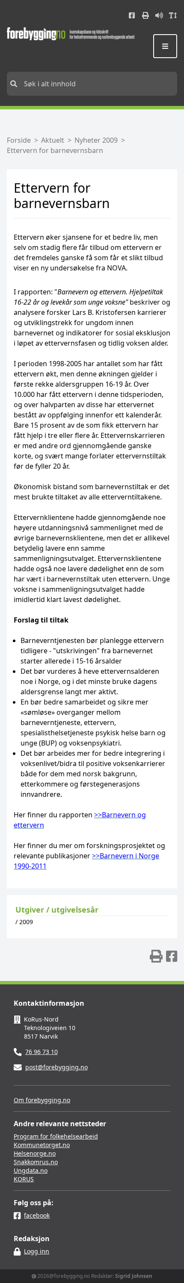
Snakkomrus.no (36, 1162)
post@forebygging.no (56, 1067)
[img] (156, 956)
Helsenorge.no (35, 1153)
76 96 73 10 (41, 1052)
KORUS (24, 1179)
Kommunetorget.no (42, 1145)
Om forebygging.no (42, 1100)
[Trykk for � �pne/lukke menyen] (165, 46)
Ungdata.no (30, 1170)
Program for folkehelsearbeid (56, 1136)
